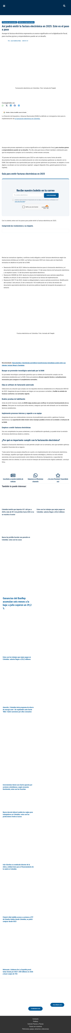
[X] (7, 106)
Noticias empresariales (26, 22)
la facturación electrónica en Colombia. (27, 119)
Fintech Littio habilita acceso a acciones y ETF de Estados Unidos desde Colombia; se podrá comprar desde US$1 (18, 919)
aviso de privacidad (20, 201)
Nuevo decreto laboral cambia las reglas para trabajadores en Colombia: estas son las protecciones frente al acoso (18, 814)
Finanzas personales (9, 22)
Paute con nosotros (35, 1026)
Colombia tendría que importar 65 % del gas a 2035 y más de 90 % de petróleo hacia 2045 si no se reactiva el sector (18, 511)
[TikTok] (15, 999)
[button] (64, 6)
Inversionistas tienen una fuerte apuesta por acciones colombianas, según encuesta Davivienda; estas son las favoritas (17, 787)
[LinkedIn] (11, 106)
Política (35, 1021)
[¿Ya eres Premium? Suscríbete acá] (58, 475)
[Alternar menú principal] (4, 6)
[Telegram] (19, 106)
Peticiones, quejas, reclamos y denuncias (35, 1029)
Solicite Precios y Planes (35, 1024)
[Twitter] (5, 999)
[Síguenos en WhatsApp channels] (35, 475)
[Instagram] (12, 999)
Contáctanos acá (35, 1008)
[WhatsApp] (3, 106)
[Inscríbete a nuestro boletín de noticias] (13, 475)
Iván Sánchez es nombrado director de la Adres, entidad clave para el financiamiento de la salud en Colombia (18, 867)
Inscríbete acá (57, 1005)
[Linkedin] (8, 999)
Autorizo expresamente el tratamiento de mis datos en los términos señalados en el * (36, 200)
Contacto (35, 1019)
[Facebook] (15, 106)
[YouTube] (18, 999)
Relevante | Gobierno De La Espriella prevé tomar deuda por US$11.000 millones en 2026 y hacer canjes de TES (18, 972)
